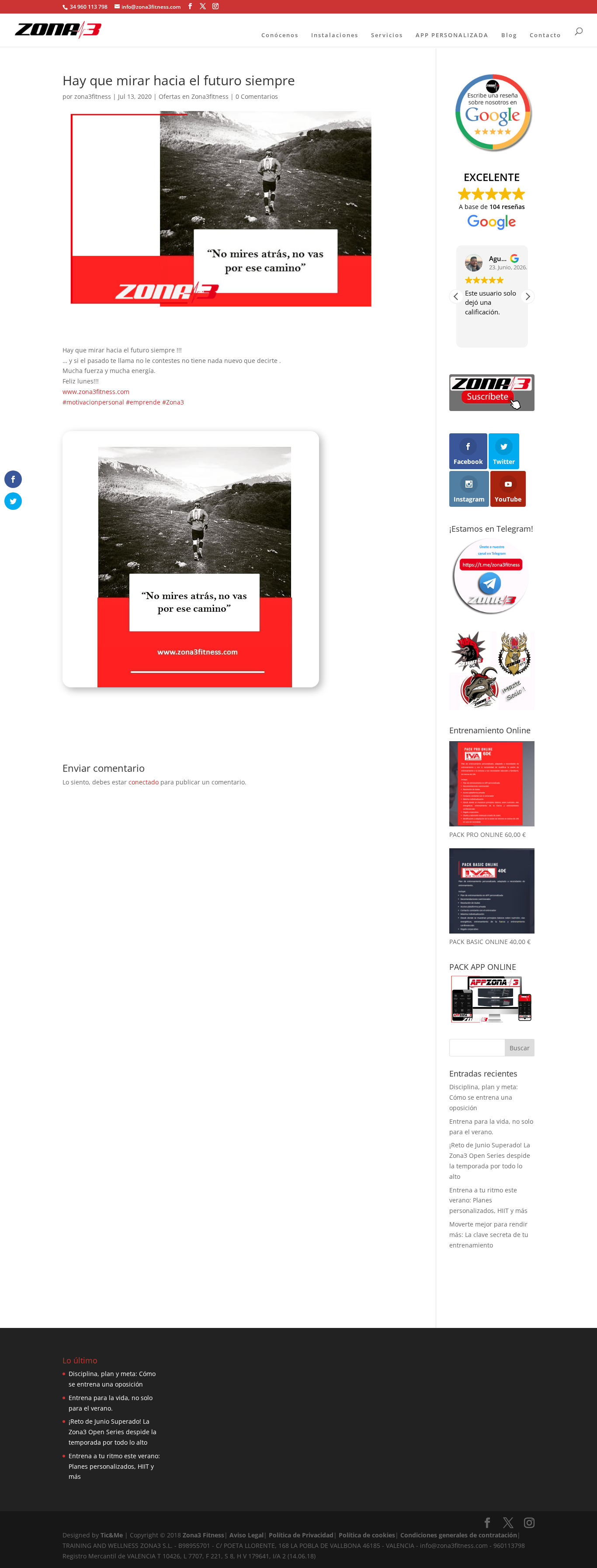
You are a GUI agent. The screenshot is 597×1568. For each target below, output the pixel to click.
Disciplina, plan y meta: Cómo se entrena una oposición (483, 1097)
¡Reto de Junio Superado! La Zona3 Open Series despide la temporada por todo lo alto (112, 1431)
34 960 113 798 (88, 6)
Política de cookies (367, 1535)
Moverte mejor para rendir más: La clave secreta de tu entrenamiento (488, 1234)
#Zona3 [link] (173, 402)
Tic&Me (112, 1535)
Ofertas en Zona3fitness (194, 96)
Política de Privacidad (301, 1535)
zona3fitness (92, 96)
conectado (143, 782)
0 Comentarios (257, 96)
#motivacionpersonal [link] (93, 402)
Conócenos (279, 35)
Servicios (387, 35)
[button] (527, 296)
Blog (509, 35)
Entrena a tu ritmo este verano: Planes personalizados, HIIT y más (488, 1200)
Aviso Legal (246, 1535)
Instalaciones (334, 35)
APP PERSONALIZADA (452, 35)
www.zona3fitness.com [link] (95, 391)
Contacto (545, 35)
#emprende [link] (143, 402)
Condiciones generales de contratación (458, 1535)
